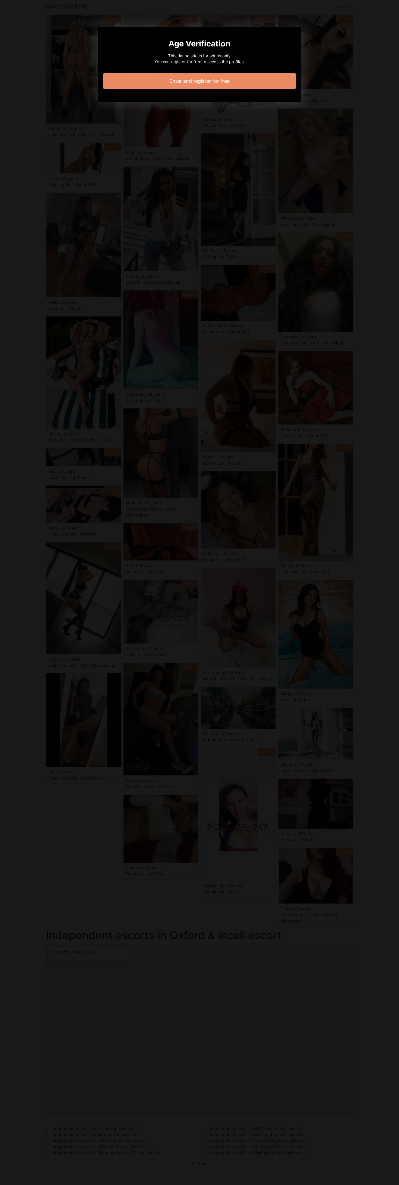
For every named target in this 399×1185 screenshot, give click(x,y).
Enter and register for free (199, 81)
